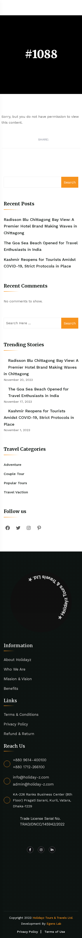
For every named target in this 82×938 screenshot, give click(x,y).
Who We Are (14, 669)
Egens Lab (54, 923)
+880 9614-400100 (29, 760)
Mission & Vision (18, 679)
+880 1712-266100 (29, 767)
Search (70, 182)
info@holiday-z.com (31, 777)
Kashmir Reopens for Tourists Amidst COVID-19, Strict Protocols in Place (39, 418)
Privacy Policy (16, 724)
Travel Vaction (16, 492)
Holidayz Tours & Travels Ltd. (53, 917)
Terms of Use (54, 931)
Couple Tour (14, 474)
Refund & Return (19, 734)
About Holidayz (17, 659)
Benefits (11, 688)
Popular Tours (15, 483)
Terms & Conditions (21, 714)
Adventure (12, 465)
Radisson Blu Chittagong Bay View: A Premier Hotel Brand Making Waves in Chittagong (40, 226)
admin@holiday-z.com (33, 784)
